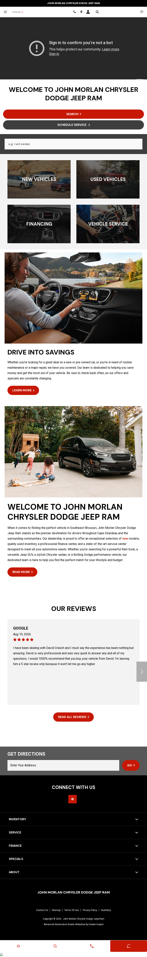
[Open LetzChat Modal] (141, 12)
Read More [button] (21, 572)
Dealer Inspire (96, 924)
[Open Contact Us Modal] (92, 946)
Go (129, 765)
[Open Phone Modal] (74, 12)
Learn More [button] (22, 390)
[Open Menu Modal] (5, 12)
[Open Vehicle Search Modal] (97, 12)
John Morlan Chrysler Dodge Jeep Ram (83, 918)
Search (72, 114)
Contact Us (42, 910)
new (125, 538)
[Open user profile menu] (89, 12)
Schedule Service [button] (72, 125)
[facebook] (72, 799)
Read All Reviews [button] (72, 717)
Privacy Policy (90, 910)
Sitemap (56, 910)
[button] (141, 672)
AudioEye (106, 910)
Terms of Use (71, 910)
